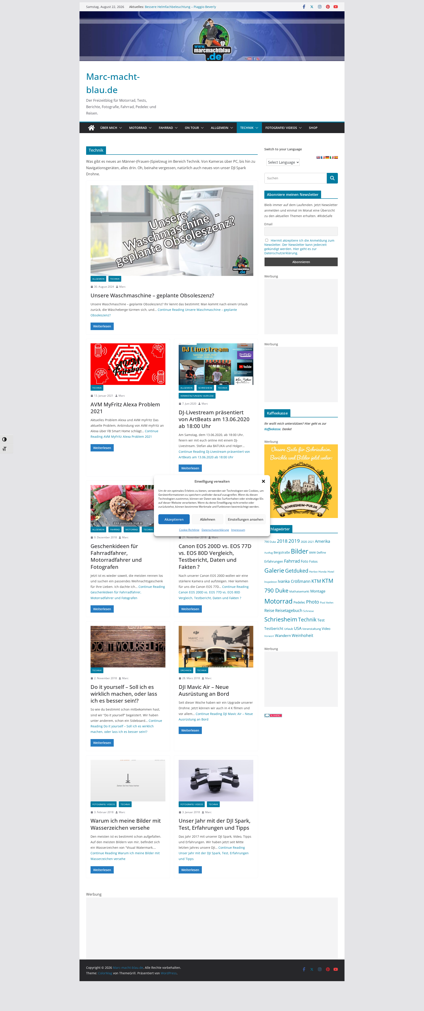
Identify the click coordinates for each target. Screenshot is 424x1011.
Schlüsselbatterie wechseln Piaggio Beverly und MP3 (184, 6)
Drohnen (185, 670)
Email (268, 224)
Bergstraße (282, 552)
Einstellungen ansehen (245, 519)
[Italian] (331, 157)
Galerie (274, 570)
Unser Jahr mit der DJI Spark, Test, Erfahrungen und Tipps (214, 824)
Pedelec (299, 602)
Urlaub (288, 629)
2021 (311, 541)
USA (297, 628)
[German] (327, 157)
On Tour (192, 128)
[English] (318, 157)
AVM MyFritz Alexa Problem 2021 (125, 408)
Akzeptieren (174, 519)
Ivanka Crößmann (294, 581)
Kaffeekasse (272, 429)
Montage (318, 591)
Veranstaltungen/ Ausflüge (197, 395)
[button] (263, 481)
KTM (316, 581)
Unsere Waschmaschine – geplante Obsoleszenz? (152, 295)
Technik (247, 128)
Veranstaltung (311, 629)
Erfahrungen (273, 561)
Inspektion (270, 581)
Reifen (329, 602)
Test (321, 620)
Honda (322, 571)
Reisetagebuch (288, 610)
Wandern (283, 635)
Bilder (299, 551)
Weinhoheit (302, 635)
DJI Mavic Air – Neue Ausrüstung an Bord (204, 690)
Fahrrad (166, 128)
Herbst (313, 571)
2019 (294, 540)
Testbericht (273, 628)
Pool (322, 602)
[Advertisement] (301, 306)
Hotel (330, 571)
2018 (282, 541)
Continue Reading (128, 592)
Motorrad (138, 128)
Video (326, 628)
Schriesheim (205, 387)
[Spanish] (336, 157)
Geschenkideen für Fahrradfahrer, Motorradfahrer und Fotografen (116, 556)
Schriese (308, 611)
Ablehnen (207, 519)
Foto (304, 561)
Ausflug (268, 552)
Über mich (108, 128)
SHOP (313, 128)
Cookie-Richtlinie (189, 530)
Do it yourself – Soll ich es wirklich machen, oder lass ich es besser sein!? (124, 693)
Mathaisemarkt (299, 591)
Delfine (321, 552)
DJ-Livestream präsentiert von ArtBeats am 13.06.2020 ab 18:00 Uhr (214, 419)
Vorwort (269, 636)
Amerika (322, 541)
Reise (269, 610)
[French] (323, 157)
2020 (304, 542)
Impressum (238, 530)
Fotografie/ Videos (281, 128)
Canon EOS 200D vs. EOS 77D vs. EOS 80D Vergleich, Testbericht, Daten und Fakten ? (215, 556)
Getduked (296, 570)
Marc (122, 287)
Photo (312, 602)
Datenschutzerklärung (215, 530)
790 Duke (270, 541)
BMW (312, 552)
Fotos (313, 561)
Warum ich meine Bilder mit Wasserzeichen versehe (126, 824)
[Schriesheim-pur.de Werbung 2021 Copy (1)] (301, 447)
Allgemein (219, 128)
